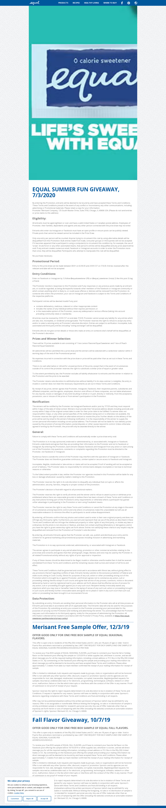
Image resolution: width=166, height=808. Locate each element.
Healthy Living (91, 3)
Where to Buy (110, 3)
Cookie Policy (19, 793)
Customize (15, 799)
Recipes (76, 3)
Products (63, 3)
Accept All (44, 799)
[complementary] (29, 790)
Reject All (29, 799)
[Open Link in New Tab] (128, 3)
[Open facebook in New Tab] (122, 3)
